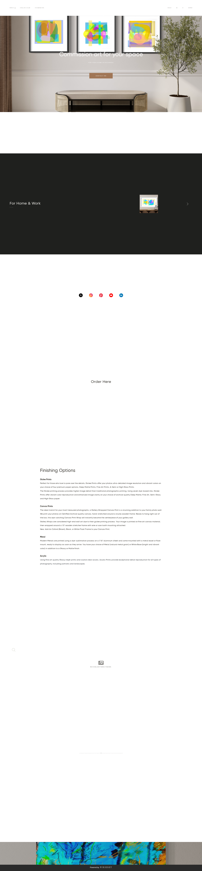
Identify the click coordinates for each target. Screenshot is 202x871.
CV (183, 7)
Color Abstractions (39, 7)
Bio (177, 7)
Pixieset (106, 867)
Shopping (190, 7)
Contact (170, 7)
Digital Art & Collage (25, 7)
